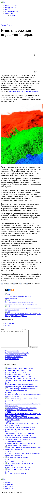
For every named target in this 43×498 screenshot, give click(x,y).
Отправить (33, 347)
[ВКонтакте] (9, 290)
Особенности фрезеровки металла (18, 467)
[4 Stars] (23, 284)
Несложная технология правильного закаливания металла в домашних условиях (21, 303)
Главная (4, 25)
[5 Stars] (29, 284)
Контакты (9, 488)
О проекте (9, 486)
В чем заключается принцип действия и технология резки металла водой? (20, 444)
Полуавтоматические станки (16, 372)
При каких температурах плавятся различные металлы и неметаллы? (22, 454)
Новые (7, 325)
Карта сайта (9, 484)
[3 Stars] (16, 284)
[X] (6, 290)
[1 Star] (4, 284)
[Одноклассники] (12, 290)
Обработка (9, 9)
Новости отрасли (11, 11)
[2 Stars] (10, 284)
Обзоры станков (11, 5)
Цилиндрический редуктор (15, 461)
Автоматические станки (14, 441)
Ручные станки (11, 402)
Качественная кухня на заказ (16, 473)
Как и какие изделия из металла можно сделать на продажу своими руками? (23, 315)
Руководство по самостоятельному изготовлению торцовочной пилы (18, 375)
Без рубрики (10, 13)
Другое (12, 15)
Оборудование (10, 7)
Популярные (10, 323)
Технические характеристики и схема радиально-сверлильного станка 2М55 (19, 434)
